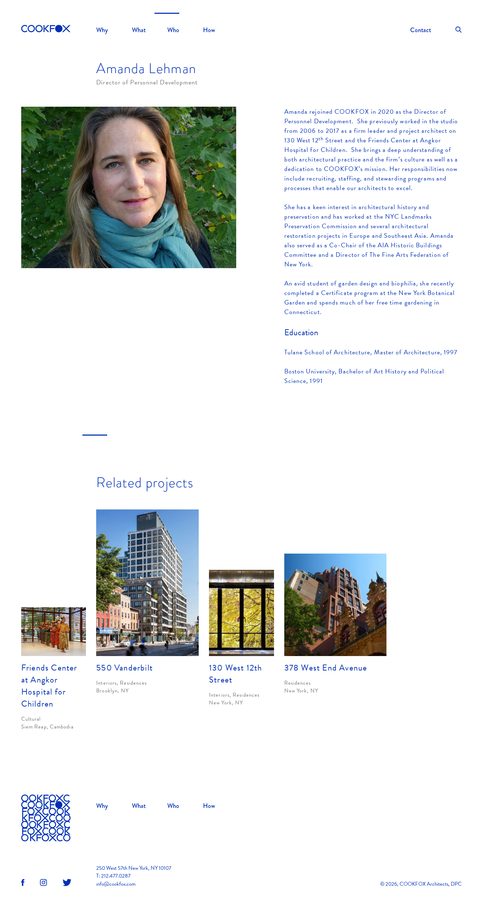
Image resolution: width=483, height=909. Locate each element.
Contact (420, 30)
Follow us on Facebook (22, 882)
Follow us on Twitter (67, 882)
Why (102, 30)
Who (173, 30)
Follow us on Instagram (43, 882)
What (139, 30)
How (209, 30)
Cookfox (46, 29)
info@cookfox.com (115, 884)
